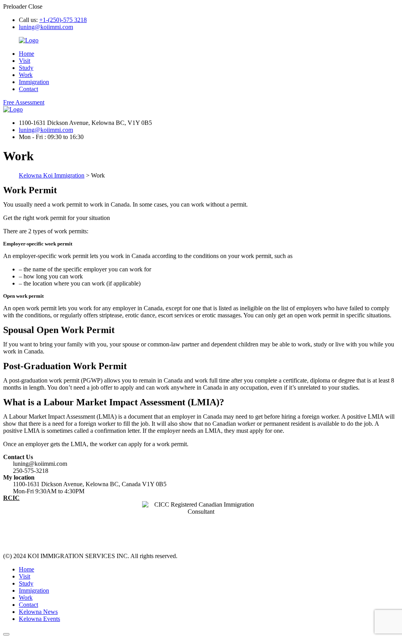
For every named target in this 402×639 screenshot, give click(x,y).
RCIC (11, 497)
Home (26, 53)
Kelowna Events (39, 618)
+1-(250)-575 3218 (63, 19)
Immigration (34, 82)
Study (26, 67)
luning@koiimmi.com (46, 27)
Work (26, 74)
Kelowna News (38, 611)
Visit (24, 60)
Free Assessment (23, 102)
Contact (28, 89)
